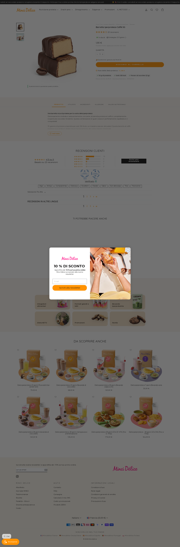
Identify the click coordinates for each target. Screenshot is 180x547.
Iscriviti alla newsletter (69, 288)
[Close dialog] (128, 250)
